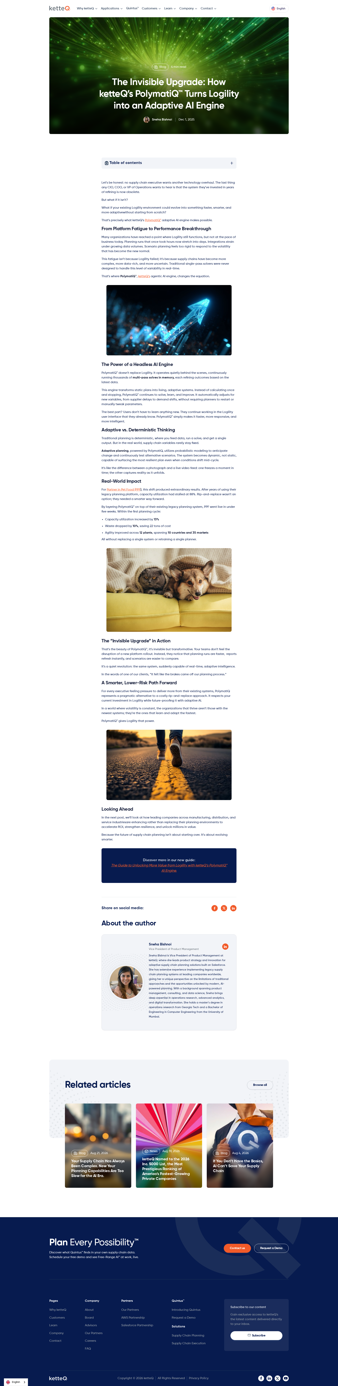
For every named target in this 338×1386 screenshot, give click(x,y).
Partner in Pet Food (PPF (124, 489)
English (16, 1382)
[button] (87, 8)
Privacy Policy (199, 1378)
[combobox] (16, 1382)
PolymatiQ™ (153, 220)
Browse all (260, 1085)
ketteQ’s (144, 276)
